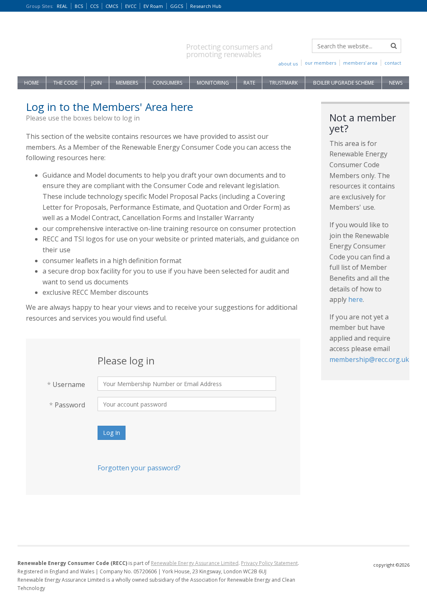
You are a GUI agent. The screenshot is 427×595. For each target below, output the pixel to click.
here (355, 299)
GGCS (176, 6)
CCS (94, 6)
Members (127, 82)
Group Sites (39, 6)
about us (288, 63)
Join (96, 82)
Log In (111, 433)
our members (320, 63)
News (395, 82)
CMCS (111, 6)
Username (66, 384)
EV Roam (153, 6)
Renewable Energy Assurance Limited (195, 563)
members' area (360, 63)
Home (31, 82)
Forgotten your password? (139, 467)
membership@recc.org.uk (369, 359)
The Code (65, 82)
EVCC (130, 6)
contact (392, 63)
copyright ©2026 (391, 565)
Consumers (167, 82)
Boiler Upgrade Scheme (343, 82)
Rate (249, 82)
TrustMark (283, 82)
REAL (62, 6)
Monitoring (213, 82)
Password (67, 404)
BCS (79, 6)
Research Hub (205, 6)
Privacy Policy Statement (269, 563)
